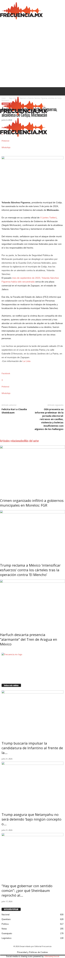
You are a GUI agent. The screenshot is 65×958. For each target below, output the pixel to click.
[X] (4, 682)
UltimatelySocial (51, 956)
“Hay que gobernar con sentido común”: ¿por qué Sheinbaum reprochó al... (27, 890)
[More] (32, 152)
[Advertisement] (32, 53)
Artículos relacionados (12, 440)
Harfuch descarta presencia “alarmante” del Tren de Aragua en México (28, 639)
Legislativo (6, 938)
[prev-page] (0, 651)
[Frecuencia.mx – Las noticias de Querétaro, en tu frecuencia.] (21, 10)
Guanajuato (7, 933)
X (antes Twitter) (48, 217)
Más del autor (31, 440)
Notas (4, 929)
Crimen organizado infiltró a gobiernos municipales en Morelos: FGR (32, 503)
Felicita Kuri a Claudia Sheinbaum (14, 411)
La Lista (26, 361)
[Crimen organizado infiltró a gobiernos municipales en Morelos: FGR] (32, 469)
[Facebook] (3, 682)
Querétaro (6, 919)
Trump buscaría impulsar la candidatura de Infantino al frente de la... (32, 748)
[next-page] (2, 651)
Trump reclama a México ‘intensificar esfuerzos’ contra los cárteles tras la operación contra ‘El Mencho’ (30, 570)
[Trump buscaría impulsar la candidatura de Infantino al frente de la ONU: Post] (32, 713)
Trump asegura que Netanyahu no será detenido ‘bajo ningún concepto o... (31, 819)
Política (5, 924)
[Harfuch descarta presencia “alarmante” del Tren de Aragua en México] (32, 604)
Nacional (5, 914)
